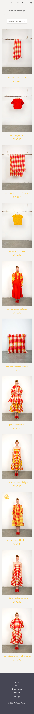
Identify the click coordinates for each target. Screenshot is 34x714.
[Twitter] (15, 696)
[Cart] (31, 3)
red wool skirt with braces (17, 308)
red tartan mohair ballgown (17, 597)
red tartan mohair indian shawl (17, 193)
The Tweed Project (17, 3)
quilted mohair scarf (17, 424)
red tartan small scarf (17, 77)
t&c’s (17, 686)
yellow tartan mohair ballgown (17, 482)
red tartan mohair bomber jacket (17, 655)
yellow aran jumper (17, 250)
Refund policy (17, 692)
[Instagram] (19, 696)
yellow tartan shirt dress (17, 540)
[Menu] (3, 3)
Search (17, 682)
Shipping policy (17, 689)
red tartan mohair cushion (17, 366)
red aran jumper (17, 135)
